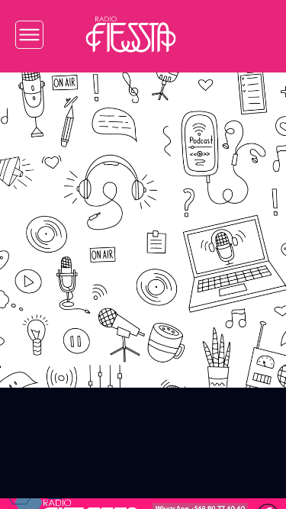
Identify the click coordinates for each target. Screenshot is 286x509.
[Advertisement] (143, 219)
